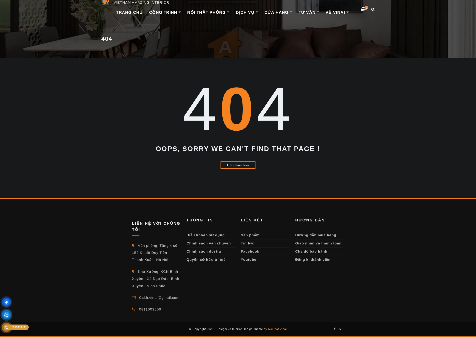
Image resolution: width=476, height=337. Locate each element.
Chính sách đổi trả (203, 248)
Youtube (248, 256)
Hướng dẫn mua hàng (315, 232)
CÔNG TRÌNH (163, 12)
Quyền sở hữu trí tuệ (206, 256)
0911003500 (149, 303)
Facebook (250, 248)
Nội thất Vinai (277, 328)
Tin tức (247, 240)
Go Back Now (240, 164)
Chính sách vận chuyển (208, 240)
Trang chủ (129, 12)
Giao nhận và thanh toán (318, 240)
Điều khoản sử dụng (205, 232)
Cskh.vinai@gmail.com (158, 291)
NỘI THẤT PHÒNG (207, 12)
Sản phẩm (250, 232)
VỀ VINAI (336, 12)
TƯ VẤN (308, 12)
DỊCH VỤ (246, 12)
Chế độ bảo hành (311, 248)
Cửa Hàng (277, 12)
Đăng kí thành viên (313, 256)
